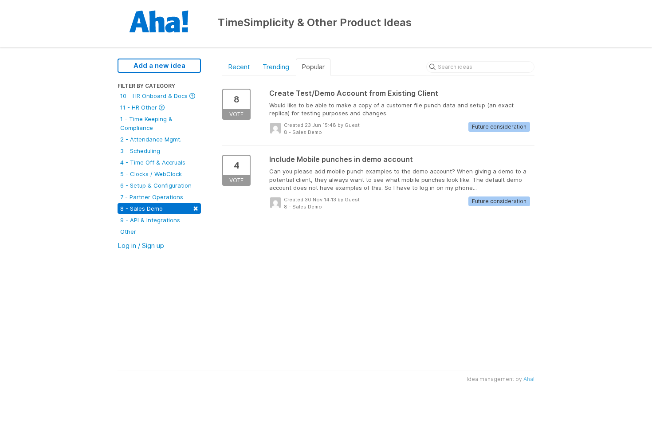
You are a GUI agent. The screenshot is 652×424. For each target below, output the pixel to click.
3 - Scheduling (140, 150)
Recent (239, 67)
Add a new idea (159, 65)
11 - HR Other (139, 107)
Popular (313, 67)
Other (128, 231)
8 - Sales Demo (159, 207)
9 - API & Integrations (150, 220)
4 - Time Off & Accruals (152, 162)
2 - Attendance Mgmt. (150, 139)
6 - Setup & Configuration (156, 185)
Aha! (528, 379)
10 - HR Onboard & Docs (154, 95)
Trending (276, 67)
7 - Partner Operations (151, 196)
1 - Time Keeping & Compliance (146, 123)
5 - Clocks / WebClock (151, 173)
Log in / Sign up (141, 245)
